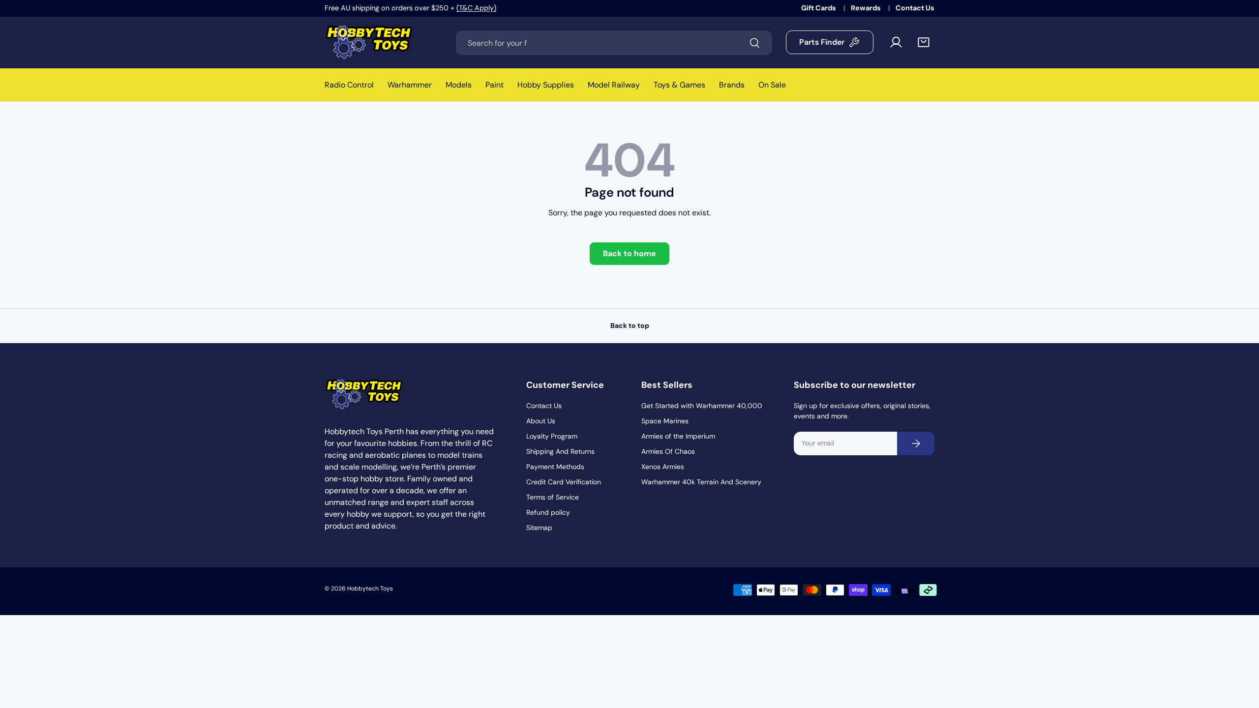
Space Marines (665, 420)
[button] (923, 42)
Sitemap (539, 527)
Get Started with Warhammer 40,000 (701, 405)
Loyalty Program (551, 436)
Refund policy (548, 512)
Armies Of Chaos (668, 451)
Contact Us (915, 7)
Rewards (866, 7)
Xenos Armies (662, 466)
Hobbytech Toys (370, 588)
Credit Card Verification (563, 481)
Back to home (629, 253)
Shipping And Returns (560, 451)
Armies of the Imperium (678, 436)
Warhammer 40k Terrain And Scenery (701, 481)
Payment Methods (555, 466)
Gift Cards (819, 7)
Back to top (629, 325)
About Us (540, 420)
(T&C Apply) (476, 7)
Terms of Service (552, 497)
